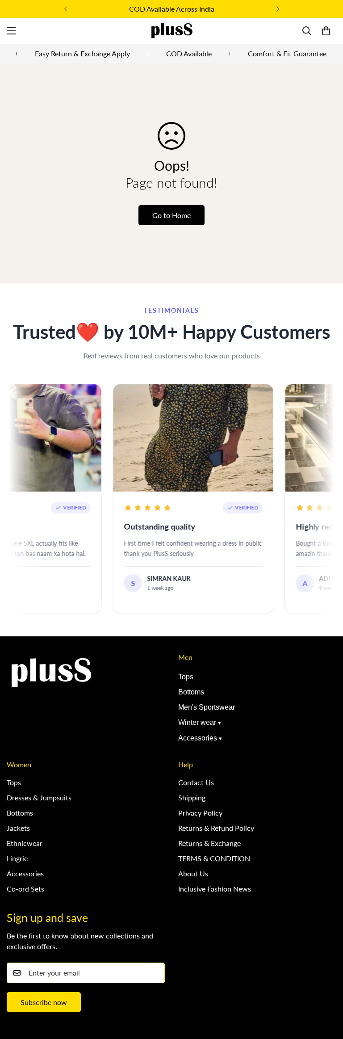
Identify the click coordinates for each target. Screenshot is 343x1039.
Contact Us (196, 782)
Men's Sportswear (206, 707)
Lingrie (17, 858)
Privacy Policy (200, 812)
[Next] (278, 9)
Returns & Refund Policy (216, 828)
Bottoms (191, 692)
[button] (326, 31)
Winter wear (197, 722)
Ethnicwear (24, 843)
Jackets (18, 828)
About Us (193, 873)
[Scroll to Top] (325, 990)
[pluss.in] (171, 31)
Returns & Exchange (209, 843)
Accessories (197, 738)
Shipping (191, 797)
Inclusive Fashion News (214, 888)
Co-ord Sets (25, 888)
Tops (185, 677)
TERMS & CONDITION (214, 858)
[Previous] (65, 9)
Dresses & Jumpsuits (39, 797)
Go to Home (171, 215)
